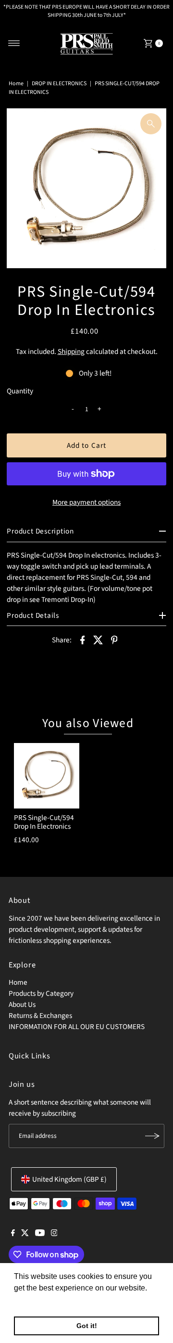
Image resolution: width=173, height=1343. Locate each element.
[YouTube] (40, 1233)
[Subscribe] (152, 1136)
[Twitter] (25, 1233)
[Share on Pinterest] (114, 639)
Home (16, 83)
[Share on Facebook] (82, 639)
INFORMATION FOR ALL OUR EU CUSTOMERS (77, 1026)
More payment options (86, 502)
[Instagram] (54, 1233)
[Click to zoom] (150, 123)
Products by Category (41, 993)
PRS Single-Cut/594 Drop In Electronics (44, 822)
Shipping (71, 351)
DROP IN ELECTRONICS (59, 83)
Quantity (20, 391)
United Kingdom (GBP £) (69, 1179)
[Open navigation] (14, 43)
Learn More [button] (34, 1301)
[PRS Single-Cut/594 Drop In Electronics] (46, 775)
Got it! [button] (86, 1326)
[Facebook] (13, 1233)
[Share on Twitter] (98, 639)
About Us (22, 1004)
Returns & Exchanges (40, 1015)
